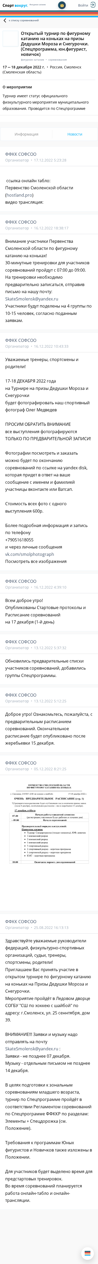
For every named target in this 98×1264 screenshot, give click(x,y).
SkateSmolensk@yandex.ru (31, 299)
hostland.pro (19, 195)
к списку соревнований (24, 20)
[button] (87, 1253)
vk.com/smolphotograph (29, 554)
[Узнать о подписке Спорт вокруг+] (62, 5)
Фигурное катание (38, 4)
